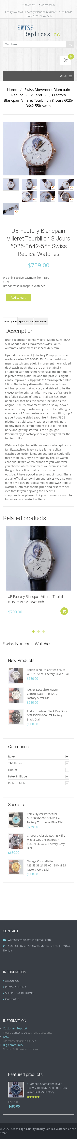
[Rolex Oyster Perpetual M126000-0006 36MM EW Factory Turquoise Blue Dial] (16, 819)
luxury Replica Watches (51, 1129)
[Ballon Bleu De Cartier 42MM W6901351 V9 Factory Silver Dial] (16, 675)
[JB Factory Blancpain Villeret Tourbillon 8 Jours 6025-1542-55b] (38, 558)
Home (12, 89)
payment (29, 5)
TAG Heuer (15, 763)
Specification (26, 321)
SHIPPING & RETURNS (19, 993)
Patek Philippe (17, 776)
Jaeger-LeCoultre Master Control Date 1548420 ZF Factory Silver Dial (43, 694)
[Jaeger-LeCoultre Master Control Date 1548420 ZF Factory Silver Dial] (16, 695)
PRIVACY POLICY (15, 987)
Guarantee (12, 999)
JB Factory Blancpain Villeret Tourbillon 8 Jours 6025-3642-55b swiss (38, 100)
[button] (63, 76)
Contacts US (19, 1032)
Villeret (36, 95)
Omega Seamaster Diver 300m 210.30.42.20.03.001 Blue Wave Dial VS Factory (47, 1088)
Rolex (11, 756)
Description (10, 321)
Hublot (12, 770)
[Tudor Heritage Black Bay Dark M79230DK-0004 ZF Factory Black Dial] (16, 717)
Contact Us (48, 5)
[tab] (10, 321)
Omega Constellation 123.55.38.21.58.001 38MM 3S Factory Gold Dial (46, 865)
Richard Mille (17, 783)
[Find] (70, 44)
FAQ (33, 1041)
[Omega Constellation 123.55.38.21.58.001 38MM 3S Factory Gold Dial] (16, 867)
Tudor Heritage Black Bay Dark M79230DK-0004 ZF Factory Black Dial (47, 715)
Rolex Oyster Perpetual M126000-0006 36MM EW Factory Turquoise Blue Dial (45, 818)
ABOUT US (12, 981)
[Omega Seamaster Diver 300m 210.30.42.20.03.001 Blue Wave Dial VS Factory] (16, 1089)
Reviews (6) (41, 321)
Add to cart (18, 297)
